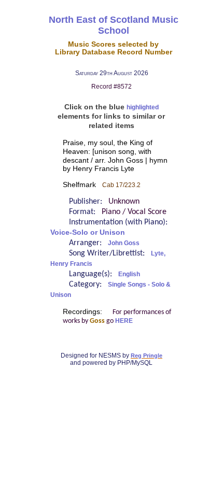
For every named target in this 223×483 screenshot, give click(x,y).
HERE (124, 321)
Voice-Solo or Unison (87, 232)
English (129, 274)
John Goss (124, 243)
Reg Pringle (146, 355)
